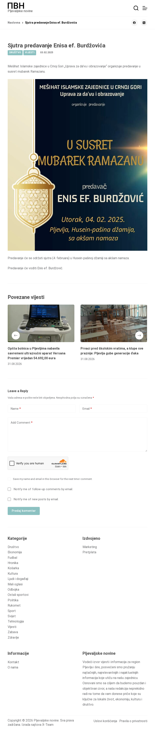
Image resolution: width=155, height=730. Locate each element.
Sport (12, 611)
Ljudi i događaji (18, 579)
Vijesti (12, 627)
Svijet (12, 616)
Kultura (13, 573)
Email (87, 408)
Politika (13, 600)
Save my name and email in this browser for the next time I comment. (52, 478)
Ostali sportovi (18, 595)
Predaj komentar (24, 511)
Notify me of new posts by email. (36, 499)
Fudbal (12, 558)
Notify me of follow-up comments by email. (43, 489)
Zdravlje (13, 637)
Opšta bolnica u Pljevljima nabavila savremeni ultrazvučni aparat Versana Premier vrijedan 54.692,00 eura (36, 353)
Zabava (13, 632)
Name (16, 408)
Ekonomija (15, 552)
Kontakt (13, 662)
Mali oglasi (15, 584)
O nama (13, 667)
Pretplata (89, 552)
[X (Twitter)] (144, 22)
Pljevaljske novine (20, 11)
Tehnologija (16, 621)
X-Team (47, 725)
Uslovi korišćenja (105, 721)
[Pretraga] (136, 8)
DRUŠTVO (15, 52)
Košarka (13, 568)
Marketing (90, 547)
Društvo (13, 547)
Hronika (13, 563)
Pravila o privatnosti (133, 721)
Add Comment (21, 422)
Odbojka (13, 589)
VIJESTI (30, 52)
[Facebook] (134, 22)
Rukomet (14, 605)
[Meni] (144, 8)
